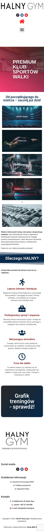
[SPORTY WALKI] (22, 117)
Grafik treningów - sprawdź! (22, 401)
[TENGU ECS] (22, 141)
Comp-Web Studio (33, 527)
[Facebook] (22, 15)
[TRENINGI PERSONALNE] (22, 165)
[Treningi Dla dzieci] (22, 189)
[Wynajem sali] (22, 215)
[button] (22, 30)
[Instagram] (17, 15)
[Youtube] (26, 15)
